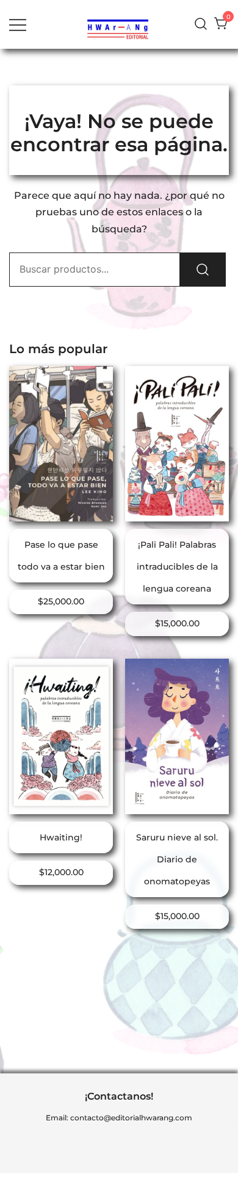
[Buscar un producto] (200, 23)
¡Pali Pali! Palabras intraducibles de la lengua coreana (177, 566)
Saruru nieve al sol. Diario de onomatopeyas (177, 859)
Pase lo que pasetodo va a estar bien (61, 555)
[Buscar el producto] (202, 269)
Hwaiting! (61, 837)
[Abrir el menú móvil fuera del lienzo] (17, 24)
